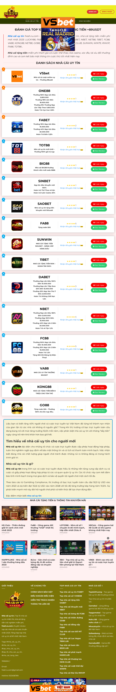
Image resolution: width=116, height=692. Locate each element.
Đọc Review (100, 79)
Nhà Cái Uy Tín (32, 21)
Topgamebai (94, 613)
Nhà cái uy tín (16, 36)
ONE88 (78, 596)
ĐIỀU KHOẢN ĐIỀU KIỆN (42, 596)
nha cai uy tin (98, 599)
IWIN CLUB (65, 662)
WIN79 (63, 669)
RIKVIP (82, 673)
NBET (62, 610)
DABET (63, 603)
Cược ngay (99, 74)
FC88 (82, 614)
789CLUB (64, 641)
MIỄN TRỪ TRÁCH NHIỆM (42, 600)
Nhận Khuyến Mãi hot (70, 78)
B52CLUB (64, 648)
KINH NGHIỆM (85, 21)
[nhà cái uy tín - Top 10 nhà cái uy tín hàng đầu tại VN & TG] (22, 11)
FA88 (62, 627)
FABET (80, 592)
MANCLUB (65, 655)
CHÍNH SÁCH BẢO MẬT (42, 592)
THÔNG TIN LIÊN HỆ (40, 604)
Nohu (91, 619)
